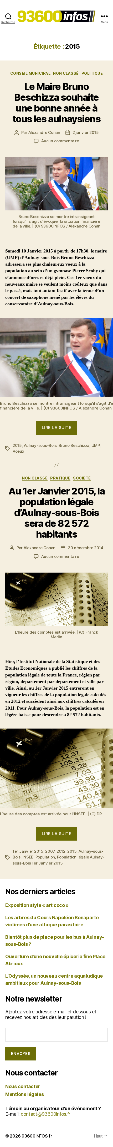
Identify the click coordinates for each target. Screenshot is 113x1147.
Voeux (18, 451)
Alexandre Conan (44, 132)
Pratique (60, 478)
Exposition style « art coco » (37, 905)
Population (45, 857)
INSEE (28, 857)
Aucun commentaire (60, 140)
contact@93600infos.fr (45, 1114)
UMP (95, 445)
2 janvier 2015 (86, 132)
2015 (17, 445)
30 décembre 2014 (85, 547)
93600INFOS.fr (37, 1136)
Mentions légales (24, 1094)
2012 (60, 851)
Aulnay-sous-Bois (40, 445)
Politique (92, 73)
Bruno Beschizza (74, 445)
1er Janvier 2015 (28, 851)
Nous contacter (22, 1086)
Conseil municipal (30, 73)
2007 (49, 851)
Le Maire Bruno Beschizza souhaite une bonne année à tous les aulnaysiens (56, 103)
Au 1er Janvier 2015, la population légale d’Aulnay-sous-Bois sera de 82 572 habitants (56, 512)
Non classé (66, 73)
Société (82, 478)
